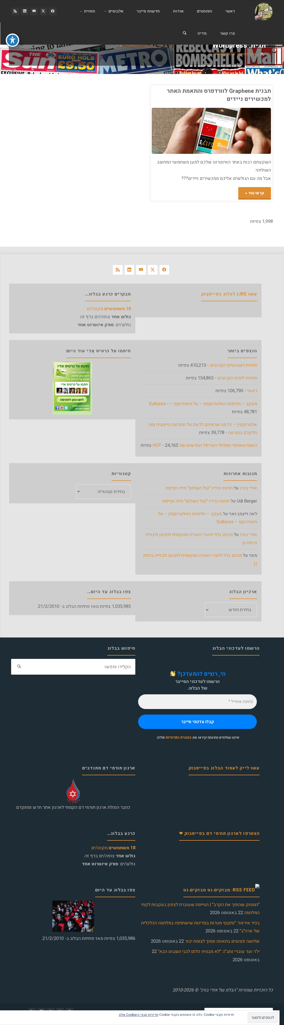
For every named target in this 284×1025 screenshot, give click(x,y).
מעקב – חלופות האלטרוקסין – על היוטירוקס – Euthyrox (203, 404)
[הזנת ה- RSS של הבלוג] (15, 11)
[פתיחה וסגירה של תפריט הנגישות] (12, 40)
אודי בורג (248, 488)
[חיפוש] (184, 33)
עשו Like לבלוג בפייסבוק (229, 294)
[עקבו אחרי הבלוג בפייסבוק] (53, 11)
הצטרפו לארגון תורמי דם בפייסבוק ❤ (219, 833)
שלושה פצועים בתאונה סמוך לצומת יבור (222, 941)
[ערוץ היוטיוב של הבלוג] (34, 11)
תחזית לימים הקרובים (237, 378)
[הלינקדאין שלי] (25, 11)
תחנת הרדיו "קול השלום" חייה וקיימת (199, 488)
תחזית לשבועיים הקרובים (233, 365)
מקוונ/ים (109, 308)
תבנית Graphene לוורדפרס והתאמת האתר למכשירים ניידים (219, 95)
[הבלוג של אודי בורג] (263, 11)
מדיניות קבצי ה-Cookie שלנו (138, 1014)
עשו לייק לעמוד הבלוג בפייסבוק (224, 768)
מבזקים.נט (194, 890)
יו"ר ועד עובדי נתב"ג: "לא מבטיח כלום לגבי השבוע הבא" (209, 951)
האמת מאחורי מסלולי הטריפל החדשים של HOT (205, 445)
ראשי (252, 390)
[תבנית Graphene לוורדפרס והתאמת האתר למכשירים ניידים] (181, 131)
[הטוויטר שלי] (43, 11)
